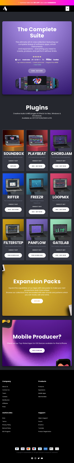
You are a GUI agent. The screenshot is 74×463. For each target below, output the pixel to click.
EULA (3, 418)
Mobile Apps (42, 393)
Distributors (5, 400)
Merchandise (42, 397)
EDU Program (6, 431)
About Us (5, 386)
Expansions (41, 390)
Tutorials (41, 428)
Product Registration (44, 431)
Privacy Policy (6, 425)
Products (41, 386)
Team (4, 393)
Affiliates (5, 403)
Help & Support (43, 418)
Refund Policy (6, 428)
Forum (40, 421)
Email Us (40, 425)
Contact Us (5, 390)
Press (4, 407)
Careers (4, 397)
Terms (4, 421)
